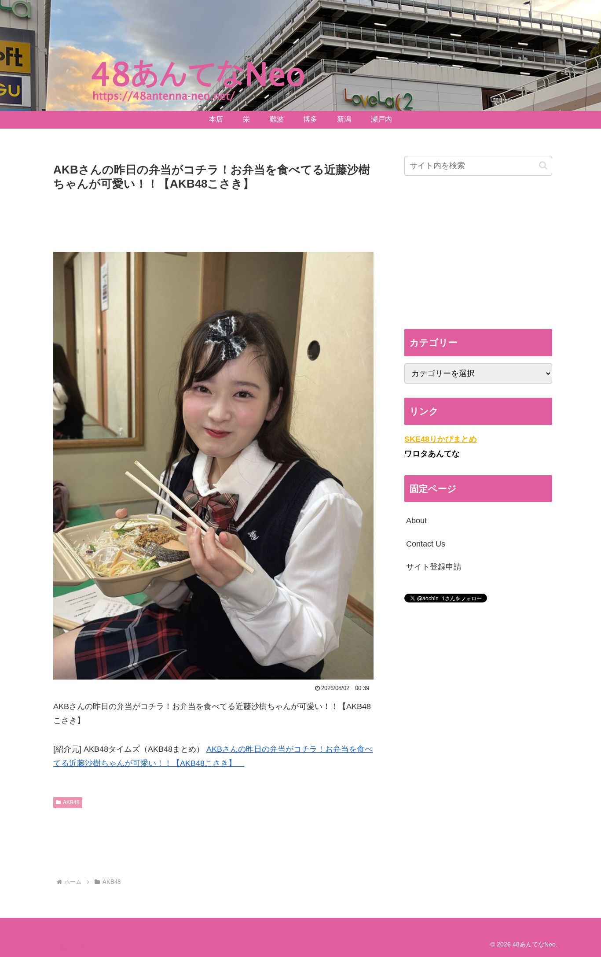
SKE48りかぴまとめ (440, 439)
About (416, 520)
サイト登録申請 (434, 566)
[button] (543, 165)
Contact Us (425, 543)
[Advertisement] (213, 218)
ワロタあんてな (432, 453)
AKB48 (71, 802)
